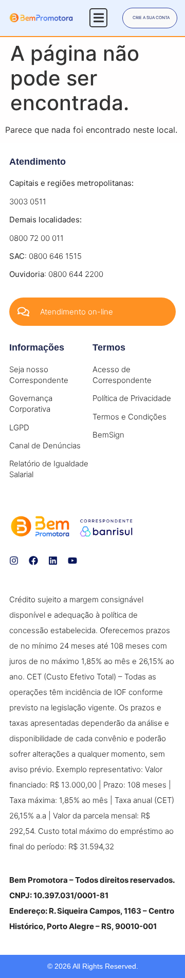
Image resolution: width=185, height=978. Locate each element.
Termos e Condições (129, 417)
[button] (98, 17)
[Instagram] (13, 560)
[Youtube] (72, 560)
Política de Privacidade (131, 398)
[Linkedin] (53, 560)
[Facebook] (33, 560)
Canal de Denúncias (45, 445)
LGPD (19, 427)
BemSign (108, 435)
